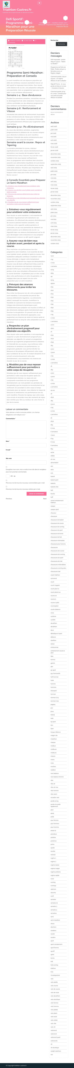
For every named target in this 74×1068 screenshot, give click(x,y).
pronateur (54, 834)
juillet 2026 (54, 130)
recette (53, 851)
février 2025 (54, 188)
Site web (9, 458)
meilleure (54, 749)
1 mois (53, 263)
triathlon (53, 968)
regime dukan (55, 865)
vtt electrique (55, 1047)
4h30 (52, 397)
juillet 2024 (54, 212)
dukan (53, 644)
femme (53, 659)
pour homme (55, 827)
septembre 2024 (56, 205)
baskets (53, 483)
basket (53, 476)
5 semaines (54, 414)
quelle (53, 848)
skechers (53, 927)
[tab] (39, 3)
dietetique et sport (56, 633)
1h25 (52, 294)
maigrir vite (54, 735)
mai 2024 (53, 219)
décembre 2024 (55, 195)
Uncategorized (55, 975)
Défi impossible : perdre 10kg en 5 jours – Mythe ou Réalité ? (58, 61)
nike (52, 780)
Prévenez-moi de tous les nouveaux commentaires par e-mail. (25, 483)
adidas (53, 456)
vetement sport (55, 1037)
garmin (53, 663)
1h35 (52, 301)
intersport (54, 691)
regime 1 (53, 858)
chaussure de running (57, 527)
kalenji (53, 715)
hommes (53, 687)
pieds (52, 813)
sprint (52, 954)
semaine (60, 23)
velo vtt (53, 1027)
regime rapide (55, 875)
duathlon (53, 640)
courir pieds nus (55, 592)
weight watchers (56, 1051)
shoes (52, 923)
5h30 (52, 421)
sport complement (56, 944)
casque (53, 506)
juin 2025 (53, 174)
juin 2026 (53, 133)
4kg (52, 400)
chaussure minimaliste (58, 540)
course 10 (54, 595)
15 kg (52, 280)
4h (51, 394)
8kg (52, 449)
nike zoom (54, 794)
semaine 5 (54, 910)
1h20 (52, 290)
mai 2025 (53, 178)
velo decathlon (55, 996)
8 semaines (54, 445)
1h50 (52, 307)
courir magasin (55, 585)
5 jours (53, 404)
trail (52, 961)
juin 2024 (53, 216)
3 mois (53, 359)
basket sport (54, 480)
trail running (54, 965)
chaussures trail (55, 571)
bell (52, 490)
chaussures (54, 547)
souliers (53, 937)
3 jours (53, 352)
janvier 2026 (54, 150)
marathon (55, 23)
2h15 (52, 335)
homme (53, 684)
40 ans (53, 390)
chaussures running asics (58, 568)
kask (52, 718)
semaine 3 (54, 906)
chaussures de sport (57, 558)
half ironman (54, 677)
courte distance (55, 609)
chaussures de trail (56, 561)
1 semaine (54, 266)
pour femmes (55, 823)
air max (53, 459)
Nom (8, 441)
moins (52, 759)
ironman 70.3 (55, 697)
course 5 (53, 599)
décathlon (54, 626)
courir (52, 582)
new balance (55, 773)
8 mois (53, 442)
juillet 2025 (54, 171)
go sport (53, 670)
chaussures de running (58, 554)
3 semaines (54, 363)
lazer (52, 728)
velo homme (55, 1006)
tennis (52, 958)
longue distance (56, 732)
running (53, 882)
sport (52, 941)
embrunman (54, 647)
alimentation (54, 462)
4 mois (53, 383)
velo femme (54, 1003)
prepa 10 (53, 830)
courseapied (54, 606)
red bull (53, 855)
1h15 (52, 287)
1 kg (52, 259)
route (52, 879)
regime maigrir (55, 868)
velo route (54, 1016)
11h (52, 276)
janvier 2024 (54, 233)
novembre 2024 (55, 199)
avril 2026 (54, 140)
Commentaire (11, 418)
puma (52, 844)
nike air (53, 784)
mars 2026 (54, 143)
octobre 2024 (55, 202)
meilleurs (53, 753)
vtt (51, 1044)
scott (52, 896)
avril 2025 (53, 181)
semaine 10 (54, 903)
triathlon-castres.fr (17, 9)
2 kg (52, 314)
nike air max (54, 787)
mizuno (53, 756)
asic (52, 466)
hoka (52, 680)
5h (51, 418)
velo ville (53, 1023)
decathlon (54, 623)
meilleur (53, 746)
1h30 (52, 297)
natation (53, 770)
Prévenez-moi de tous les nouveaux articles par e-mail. (23, 489)
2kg (52, 345)
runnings (53, 885)
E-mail (8, 450)
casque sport (55, 509)
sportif (53, 951)
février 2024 (54, 230)
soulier (53, 934)
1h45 (52, 304)
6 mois (53, 428)
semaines (54, 913)
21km (52, 328)
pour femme (54, 820)
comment (54, 578)
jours (52, 711)
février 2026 (54, 147)
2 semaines (54, 321)
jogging (53, 704)
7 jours (53, 435)
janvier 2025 (54, 192)
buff (52, 497)
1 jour (52, 256)
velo (52, 979)
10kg (52, 273)
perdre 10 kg (54, 801)
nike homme (55, 790)
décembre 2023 (55, 236)
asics (52, 469)
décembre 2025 (55, 154)
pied (52, 810)
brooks (53, 494)
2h (51, 332)
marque (53, 742)
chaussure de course (57, 523)
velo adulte (54, 982)
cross (52, 613)
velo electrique (55, 999)
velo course (54, 985)
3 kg (52, 356)
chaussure (54, 516)
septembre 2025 (56, 164)
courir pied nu (55, 589)
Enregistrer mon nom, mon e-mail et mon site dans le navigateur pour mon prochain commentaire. (26, 471)
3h (51, 366)
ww (52, 1054)
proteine (53, 837)
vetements (54, 1041)
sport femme (55, 948)
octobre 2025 (55, 161)
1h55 (52, 311)
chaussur (53, 513)
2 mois (53, 318)
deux (52, 630)
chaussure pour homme (58, 544)
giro (52, 666)
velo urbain (54, 1020)
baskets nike (54, 487)
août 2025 (54, 168)
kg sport (53, 722)
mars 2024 (54, 226)
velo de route (55, 992)
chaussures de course (57, 551)
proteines (53, 841)
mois (52, 763)
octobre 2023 (55, 243)
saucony (53, 892)
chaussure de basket (57, 520)
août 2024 (54, 209)
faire (52, 656)
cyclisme (53, 616)
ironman (53, 694)
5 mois (53, 411)
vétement (54, 1034)
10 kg (52, 269)
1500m (53, 283)
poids (52, 817)
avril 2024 (53, 223)
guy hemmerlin (55, 673)
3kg (52, 369)
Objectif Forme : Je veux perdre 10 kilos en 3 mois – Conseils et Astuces (58, 86)
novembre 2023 (55, 240)
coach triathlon (55, 575)
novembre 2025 (55, 157)
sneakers (53, 930)
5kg (52, 425)
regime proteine (56, 872)
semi (65, 23)
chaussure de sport (57, 530)
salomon (53, 889)
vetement (54, 1030)
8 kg (52, 438)
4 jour (52, 373)
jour (52, 708)
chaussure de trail (56, 537)
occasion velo (55, 797)
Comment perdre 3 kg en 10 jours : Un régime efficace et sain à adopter (58, 78)
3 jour (52, 349)
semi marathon (55, 920)
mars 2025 (54, 185)
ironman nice (55, 701)
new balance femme (57, 777)
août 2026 (54, 126)
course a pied (55, 602)
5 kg (52, 407)
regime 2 (53, 861)
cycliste (53, 620)
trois (52, 972)
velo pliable (54, 1010)
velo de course (55, 989)
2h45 (52, 342)
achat (52, 452)
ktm (52, 725)
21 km (52, 325)
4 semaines (54, 387)
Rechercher (54, 40)
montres (53, 766)
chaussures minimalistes (58, 564)
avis (52, 473)
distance (53, 637)
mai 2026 (53, 136)
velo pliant (54, 1013)
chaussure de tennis (57, 533)
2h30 (52, 338)
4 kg (52, 380)
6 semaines (54, 431)
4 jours (53, 376)
